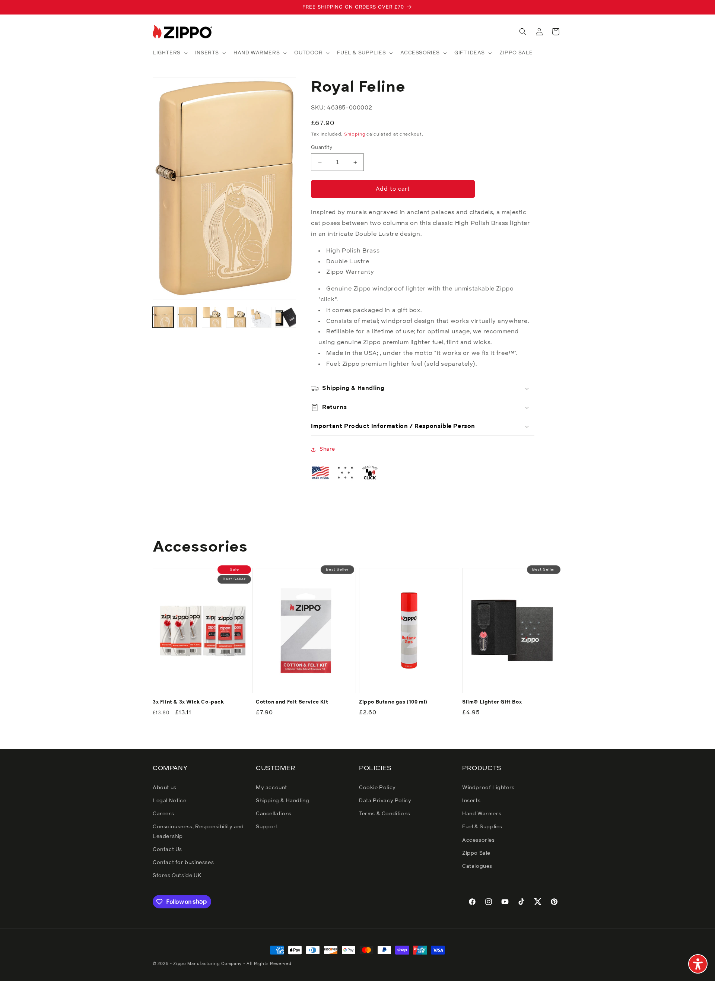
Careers (163, 813)
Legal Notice (169, 800)
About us (165, 787)
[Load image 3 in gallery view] (212, 317)
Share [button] (327, 449)
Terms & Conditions (384, 813)
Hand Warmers (481, 813)
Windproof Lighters (488, 787)
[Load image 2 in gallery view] (187, 317)
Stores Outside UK (177, 875)
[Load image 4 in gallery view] (236, 317)
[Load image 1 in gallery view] (163, 317)
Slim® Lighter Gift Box (492, 702)
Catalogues (477, 866)
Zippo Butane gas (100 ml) (393, 702)
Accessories (478, 839)
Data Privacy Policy (385, 800)
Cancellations (274, 813)
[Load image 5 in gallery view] (261, 317)
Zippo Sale (476, 852)
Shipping (354, 135)
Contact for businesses (183, 862)
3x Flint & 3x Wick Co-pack (188, 702)
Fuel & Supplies (482, 826)
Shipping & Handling (282, 800)
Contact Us (167, 849)
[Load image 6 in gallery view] (285, 317)
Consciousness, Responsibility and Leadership (198, 831)
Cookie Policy (377, 787)
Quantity (321, 147)
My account (271, 787)
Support (267, 826)
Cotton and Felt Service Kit (292, 702)
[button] (169, 53)
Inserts (471, 800)
